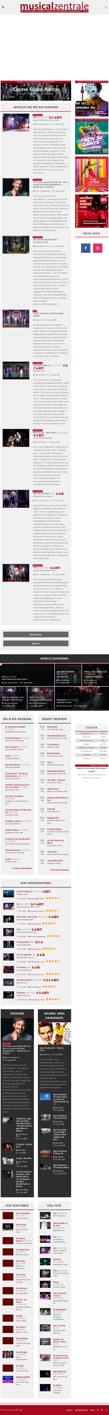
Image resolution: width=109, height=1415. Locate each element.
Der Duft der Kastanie (17, 738)
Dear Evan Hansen (16, 746)
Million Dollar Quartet (17, 850)
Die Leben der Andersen (24, 1239)
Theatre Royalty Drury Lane (56, 735)
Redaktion (38, 320)
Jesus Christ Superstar (47, 364)
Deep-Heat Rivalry (22, 1339)
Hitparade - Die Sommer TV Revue (59, 1341)
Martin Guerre (21, 1328)
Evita (57, 1236)
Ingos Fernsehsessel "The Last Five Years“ (60, 1116)
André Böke (21, 1150)
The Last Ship (21, 1275)
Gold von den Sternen (17, 764)
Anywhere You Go (53, 788)
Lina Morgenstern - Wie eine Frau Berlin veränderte (16, 774)
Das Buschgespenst (59, 1310)
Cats (40, 116)
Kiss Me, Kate (21, 1262)
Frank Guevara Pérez (41, 124)
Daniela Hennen (40, 375)
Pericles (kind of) (53, 744)
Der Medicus (58, 1386)
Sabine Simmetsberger (42, 191)
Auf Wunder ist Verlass (18, 821)
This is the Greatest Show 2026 (45, 240)
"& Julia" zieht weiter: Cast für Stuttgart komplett (48, 313)
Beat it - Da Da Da (59, 1326)
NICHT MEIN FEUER (59, 1372)
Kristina (12, 859)
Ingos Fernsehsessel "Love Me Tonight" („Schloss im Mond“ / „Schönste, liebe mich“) (60, 1134)
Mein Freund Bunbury (23, 1214)
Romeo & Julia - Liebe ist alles (50, 432)
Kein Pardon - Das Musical (14, 797)
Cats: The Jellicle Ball (44, 493)
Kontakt (92, 1410)
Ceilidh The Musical (16, 829)
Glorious (58, 1283)
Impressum (69, 1410)
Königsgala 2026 (53, 817)
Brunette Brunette (53, 753)
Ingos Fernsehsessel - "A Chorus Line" (60, 1152)
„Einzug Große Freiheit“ (55, 860)
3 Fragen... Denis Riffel (23, 1158)
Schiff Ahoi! (51, 808)
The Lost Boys (24, 967)
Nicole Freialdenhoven (42, 574)
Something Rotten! (26, 941)
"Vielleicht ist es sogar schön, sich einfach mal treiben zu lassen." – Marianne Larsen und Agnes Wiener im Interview (24, 1124)
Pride (41, 567)
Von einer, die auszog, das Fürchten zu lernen (61, 1358)
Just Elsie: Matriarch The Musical (55, 841)
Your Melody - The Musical (56, 779)
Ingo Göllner (45, 1054)
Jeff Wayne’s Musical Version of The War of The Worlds (17, 786)
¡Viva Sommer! (52, 851)
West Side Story (21, 1289)
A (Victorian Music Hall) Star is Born (57, 798)
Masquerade (26, 992)
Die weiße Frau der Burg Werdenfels (17, 840)
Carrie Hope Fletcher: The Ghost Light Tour (18, 810)
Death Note (58, 1260)
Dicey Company (52, 726)
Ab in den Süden (21, 1353)
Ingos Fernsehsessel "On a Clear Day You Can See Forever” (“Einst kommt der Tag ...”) (60, 1099)
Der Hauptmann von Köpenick (15, 727)
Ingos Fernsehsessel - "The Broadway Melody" (61, 1166)
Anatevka (21, 1317)
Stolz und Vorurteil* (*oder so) (60, 1295)
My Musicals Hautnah (54, 829)
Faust (60, 1213)
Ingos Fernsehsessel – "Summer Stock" (52, 1049)
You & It (50, 762)
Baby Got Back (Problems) (56, 771)
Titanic (12, 755)
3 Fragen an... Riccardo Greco (24, 1145)
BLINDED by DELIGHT (23, 1378)
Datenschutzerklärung (81, 1410)
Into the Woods (21, 1225)
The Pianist (20, 1366)
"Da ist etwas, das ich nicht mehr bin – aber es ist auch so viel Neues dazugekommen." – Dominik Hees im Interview (50, 183)
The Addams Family (22, 1250)
